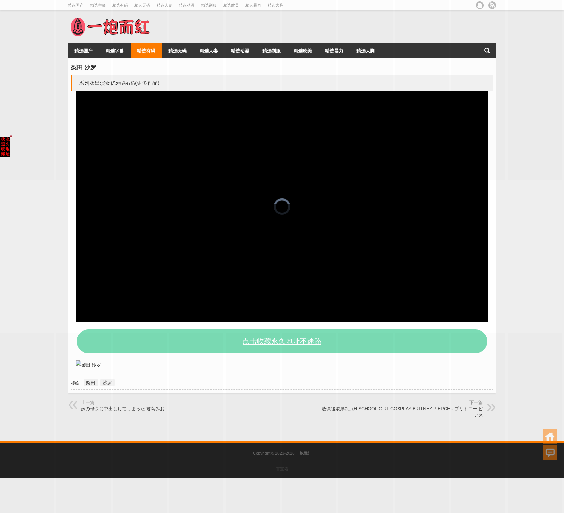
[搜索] (487, 50)
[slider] (274, 317)
